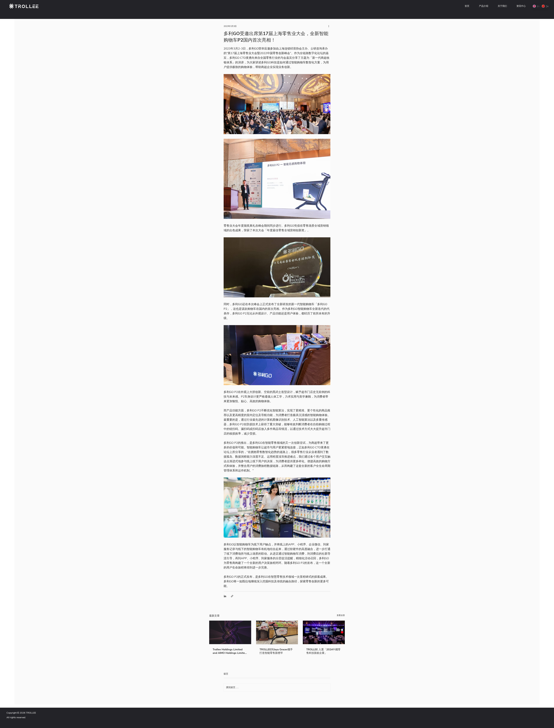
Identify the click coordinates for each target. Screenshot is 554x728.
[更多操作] (328, 26)
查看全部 (341, 615)
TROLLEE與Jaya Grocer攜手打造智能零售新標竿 (276, 651)
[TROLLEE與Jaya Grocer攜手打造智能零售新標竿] (277, 632)
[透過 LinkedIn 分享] (225, 596)
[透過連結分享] (232, 596)
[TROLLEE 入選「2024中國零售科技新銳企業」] (324, 632)
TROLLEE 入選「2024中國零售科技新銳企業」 (323, 651)
